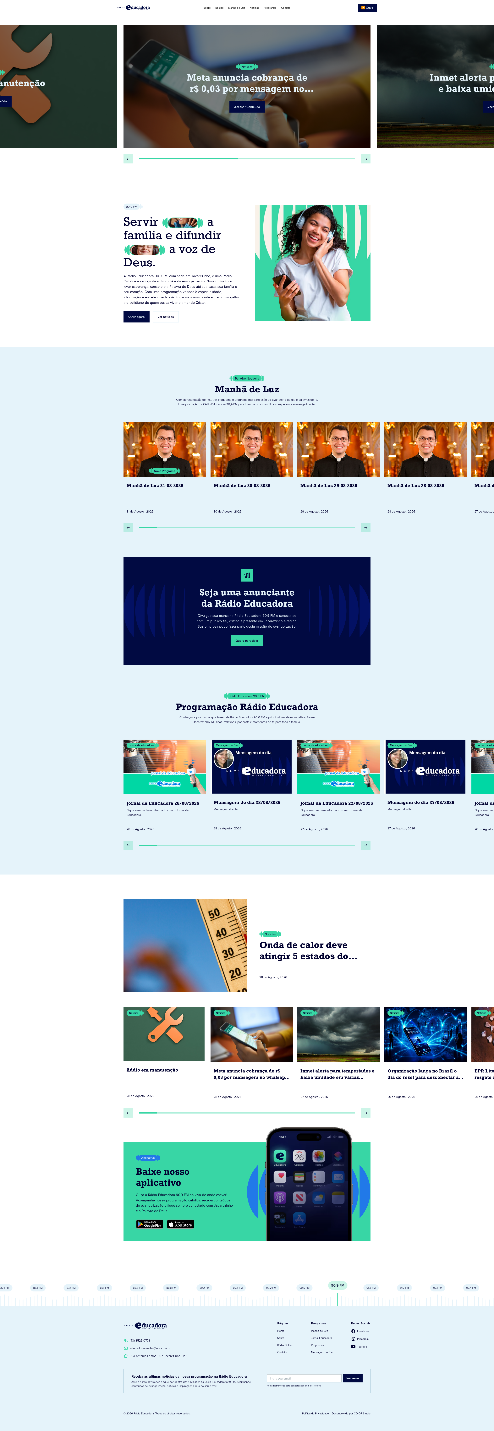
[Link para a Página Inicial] (145, 1325)
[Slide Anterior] (128, 158)
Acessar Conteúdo (247, 107)
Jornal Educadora (321, 1338)
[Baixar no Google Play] (150, 1224)
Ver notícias (165, 317)
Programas (270, 8)
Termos (317, 1385)
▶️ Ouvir (367, 7)
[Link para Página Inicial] (144, 7)
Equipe (219, 8)
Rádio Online (285, 1345)
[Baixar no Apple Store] (181, 1224)
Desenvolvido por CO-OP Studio (351, 1413)
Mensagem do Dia (321, 1352)
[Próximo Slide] (365, 158)
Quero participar (247, 640)
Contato (285, 8)
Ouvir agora (136, 317)
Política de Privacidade (315, 1413)
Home (280, 1331)
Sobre (207, 8)
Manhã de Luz (236, 8)
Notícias (254, 8)
